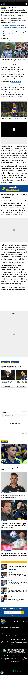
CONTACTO (16, 628)
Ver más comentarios (13, 189)
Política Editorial (15, 636)
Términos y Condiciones (19, 615)
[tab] (6, 420)
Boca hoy (9, 1)
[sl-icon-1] (14, 621)
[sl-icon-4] (23, 621)
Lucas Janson (5, 92)
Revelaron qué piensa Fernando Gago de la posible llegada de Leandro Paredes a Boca (14, 34)
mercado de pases (15, 65)
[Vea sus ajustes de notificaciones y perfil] (26, 420)
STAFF (11, 628)
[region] (14, 422)
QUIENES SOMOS (4, 628)
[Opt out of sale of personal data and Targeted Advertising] (2, 672)
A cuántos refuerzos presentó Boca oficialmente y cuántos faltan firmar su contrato (14, 27)
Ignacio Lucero (6, 38)
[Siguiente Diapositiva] (27, 379)
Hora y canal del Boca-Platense (19, 1)
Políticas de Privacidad (6, 636)
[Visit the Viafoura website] (24, 433)
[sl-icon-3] (20, 621)
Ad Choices (3, 634)
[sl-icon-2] (17, 621)
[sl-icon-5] (26, 621)
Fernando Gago (5, 362)
